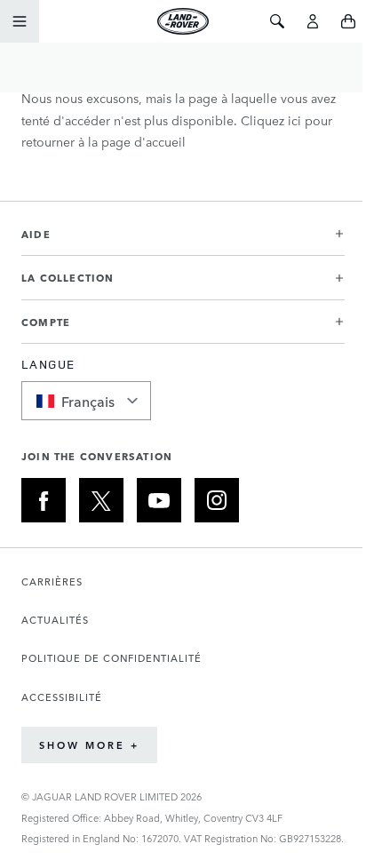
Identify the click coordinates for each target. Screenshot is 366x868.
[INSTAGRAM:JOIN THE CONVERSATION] (217, 500)
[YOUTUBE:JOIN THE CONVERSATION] (159, 500)
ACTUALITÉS (55, 619)
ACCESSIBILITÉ (61, 697)
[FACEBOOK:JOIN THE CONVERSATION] (43, 500)
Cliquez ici (271, 120)
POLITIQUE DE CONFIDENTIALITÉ (111, 657)
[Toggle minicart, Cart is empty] (348, 21)
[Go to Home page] (182, 21)
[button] (183, 241)
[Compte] (312, 21)
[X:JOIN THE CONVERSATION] (101, 500)
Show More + (89, 745)
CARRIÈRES (52, 581)
